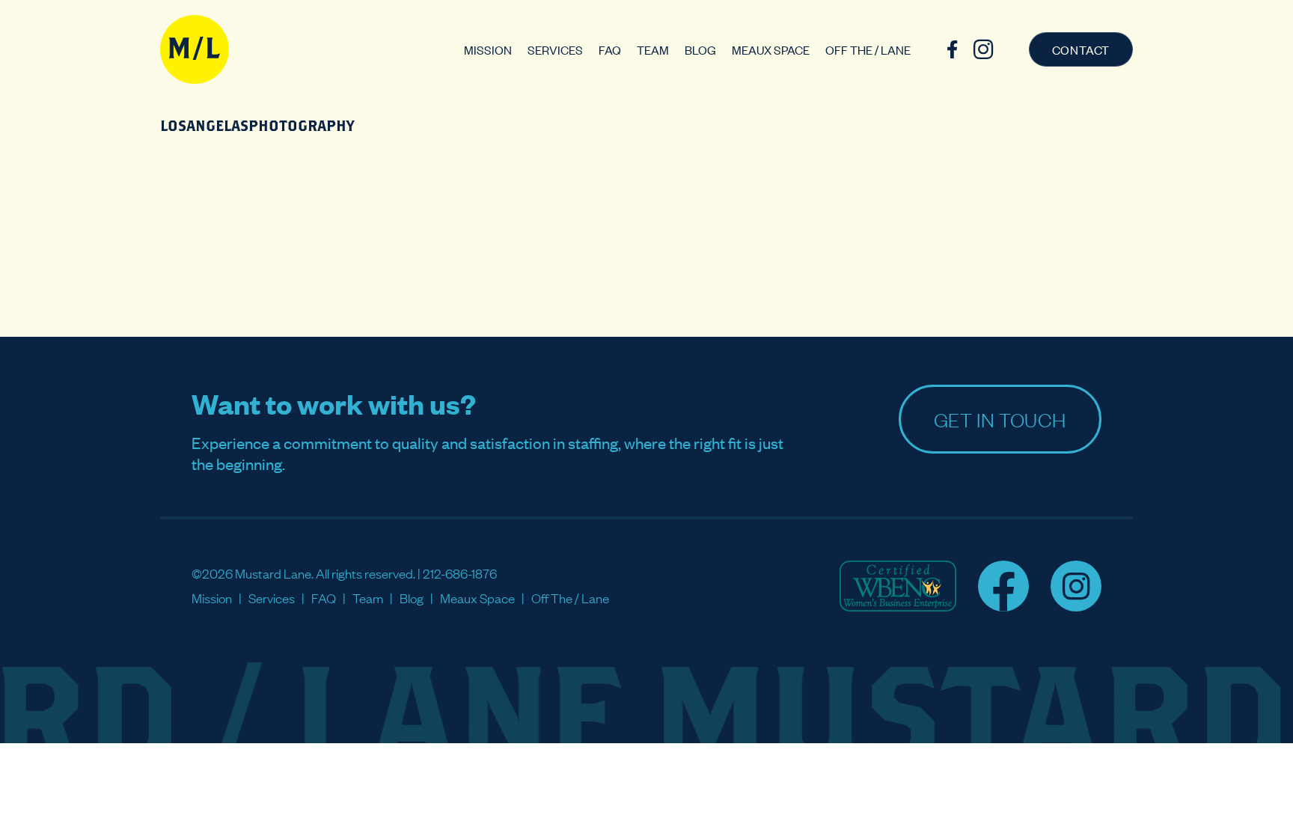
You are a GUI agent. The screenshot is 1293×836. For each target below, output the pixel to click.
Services (555, 49)
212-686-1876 (460, 573)
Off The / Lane (868, 49)
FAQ (610, 49)
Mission (488, 49)
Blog (700, 49)
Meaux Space (771, 49)
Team (653, 49)
